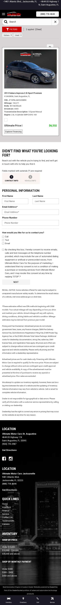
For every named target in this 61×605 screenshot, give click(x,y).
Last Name (38, 196)
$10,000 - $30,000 (10, 550)
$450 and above (9, 575)
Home (5, 504)
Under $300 (7, 569)
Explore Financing (13, 131)
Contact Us (7, 517)
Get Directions (9, 450)
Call (6, 236)
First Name (7, 196)
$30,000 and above (11, 554)
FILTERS (13, 29)
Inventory (6, 507)
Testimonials (8, 520)
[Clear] (38, 29)
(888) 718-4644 (47, 14)
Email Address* (10, 207)
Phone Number (9, 217)
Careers (6, 524)
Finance (5, 510)
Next (16, 282)
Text (7, 240)
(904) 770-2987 (9, 444)
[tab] (11, 178)
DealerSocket (17, 590)
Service (5, 514)
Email (7, 243)
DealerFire (53, 587)
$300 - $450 (7, 572)
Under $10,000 (8, 547)
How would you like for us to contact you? (23, 232)
